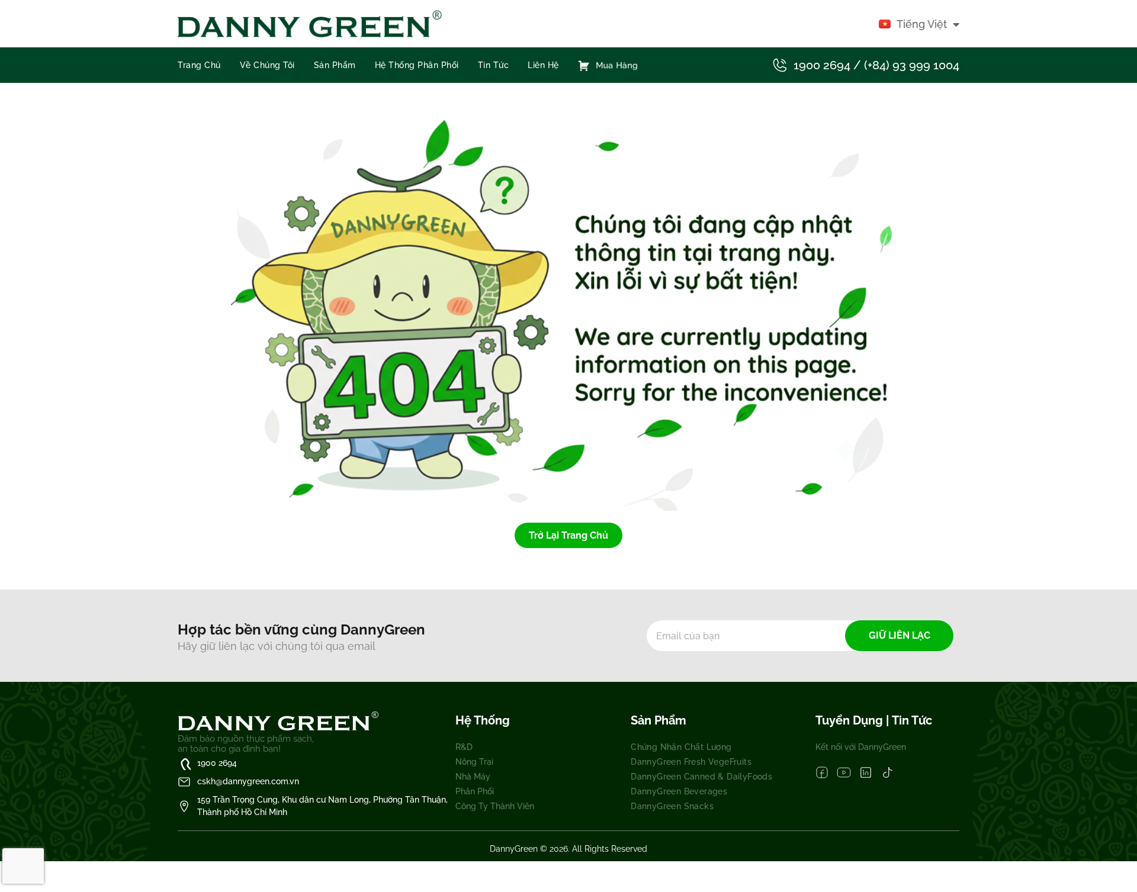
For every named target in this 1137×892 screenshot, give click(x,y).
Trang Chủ (199, 65)
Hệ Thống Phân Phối (417, 65)
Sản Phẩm (335, 65)
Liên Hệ (543, 65)
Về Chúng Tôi (267, 65)
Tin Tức (493, 65)
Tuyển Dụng (850, 720)
